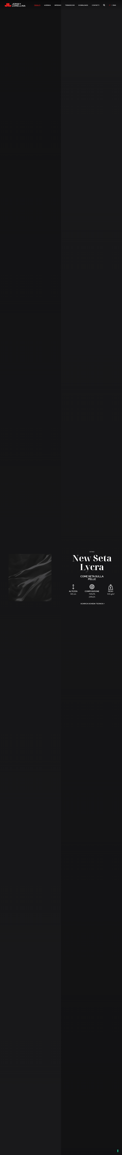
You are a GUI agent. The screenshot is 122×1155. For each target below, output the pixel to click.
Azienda (47, 5)
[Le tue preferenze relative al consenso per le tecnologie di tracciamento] (118, 1151)
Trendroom (70, 5)
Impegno (58, 5)
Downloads (83, 5)
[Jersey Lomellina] (15, 5)
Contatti (95, 5)
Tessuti (37, 5)
